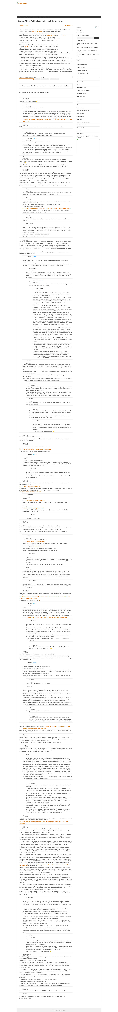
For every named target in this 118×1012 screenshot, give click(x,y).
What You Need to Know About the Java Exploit (33, 85)
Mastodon (63, 1010)
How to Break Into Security (83, 90)
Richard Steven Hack (31, 580)
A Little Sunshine (81, 67)
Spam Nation (80, 119)
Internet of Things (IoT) (83, 93)
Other (78, 102)
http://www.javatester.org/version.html (34, 508)
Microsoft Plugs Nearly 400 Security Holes (87, 47)
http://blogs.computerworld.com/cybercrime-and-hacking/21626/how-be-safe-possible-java (47, 208)
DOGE (78, 84)
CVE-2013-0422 (37, 79)
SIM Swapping (80, 116)
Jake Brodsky (26, 443)
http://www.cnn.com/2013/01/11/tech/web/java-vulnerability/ (35, 449)
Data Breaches (80, 79)
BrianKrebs (29, 138)
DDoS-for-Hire (80, 81)
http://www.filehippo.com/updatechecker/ (34, 541)
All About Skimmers (82, 70)
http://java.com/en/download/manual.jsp (29, 486)
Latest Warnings (23, 79)
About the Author (29, 17)
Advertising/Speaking (43, 17)
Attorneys (25, 993)
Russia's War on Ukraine (83, 110)
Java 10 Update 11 (45, 79)
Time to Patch (30, 79)
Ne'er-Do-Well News (82, 99)
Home (19, 17)
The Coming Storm (81, 128)
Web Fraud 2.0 (80, 133)
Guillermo (25, 988)
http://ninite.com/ (39, 547)
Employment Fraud (81, 87)
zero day (56, 79)
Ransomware (80, 107)
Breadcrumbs (80, 76)
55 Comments (69, 25)
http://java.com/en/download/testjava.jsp (30, 491)
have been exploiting (37, 31)
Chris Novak (29, 360)
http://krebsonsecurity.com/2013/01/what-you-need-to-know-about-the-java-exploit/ (45, 617)
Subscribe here (80, 32)
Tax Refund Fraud (81, 125)
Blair (23, 815)
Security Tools (80, 113)
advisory (27, 46)
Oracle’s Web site (50, 35)
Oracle (51, 79)
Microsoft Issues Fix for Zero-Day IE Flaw (60, 85)
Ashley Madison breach (82, 73)
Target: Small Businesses (83, 122)
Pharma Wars (80, 104)
